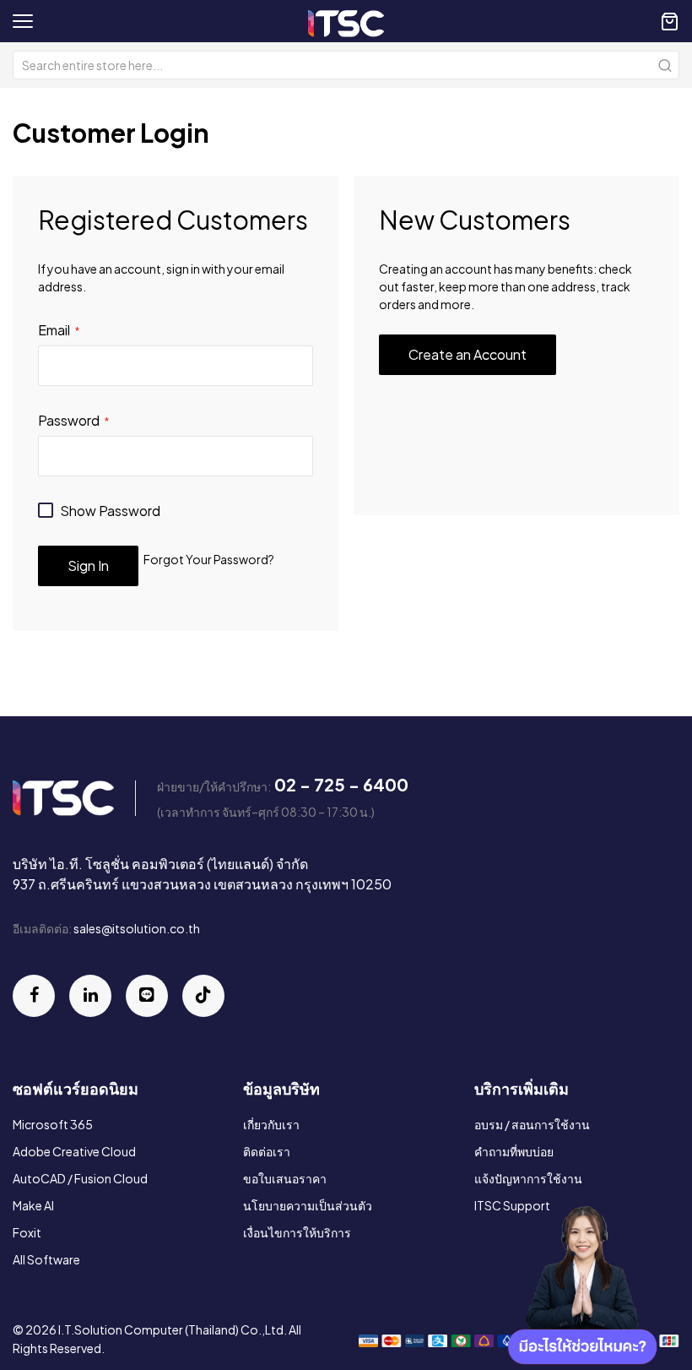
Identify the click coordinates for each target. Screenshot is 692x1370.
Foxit (27, 1232)
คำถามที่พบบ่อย (514, 1151)
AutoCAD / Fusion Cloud (80, 1178)
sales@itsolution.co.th (136, 928)
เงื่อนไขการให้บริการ (297, 1232)
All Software (46, 1259)
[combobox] (346, 65)
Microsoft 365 (53, 1124)
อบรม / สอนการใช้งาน (532, 1124)
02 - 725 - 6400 (341, 784)
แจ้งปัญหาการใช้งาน (528, 1178)
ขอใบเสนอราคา (285, 1178)
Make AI (33, 1205)
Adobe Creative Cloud (74, 1151)
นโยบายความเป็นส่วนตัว (307, 1205)
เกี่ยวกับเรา (271, 1124)
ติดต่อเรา (266, 1151)
